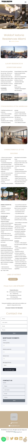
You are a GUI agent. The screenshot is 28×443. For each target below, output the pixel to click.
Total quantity (6, 342)
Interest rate (6, 355)
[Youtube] (16, 438)
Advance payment (7, 349)
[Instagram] (7, 438)
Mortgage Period (7, 362)
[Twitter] (12, 438)
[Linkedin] (21, 438)
